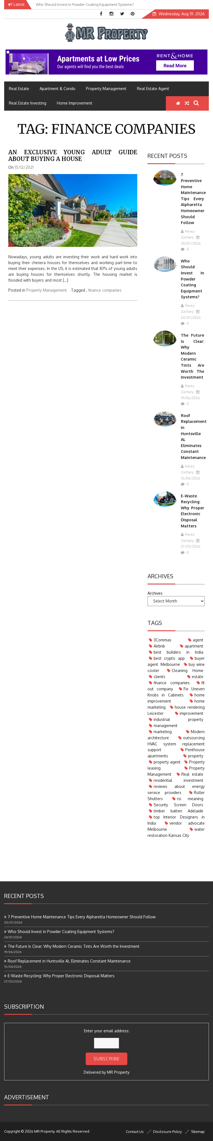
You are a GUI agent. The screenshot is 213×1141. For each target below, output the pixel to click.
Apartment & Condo (57, 88)
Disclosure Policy (167, 1131)
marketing (163, 731)
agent (198, 640)
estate (197, 676)
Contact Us (135, 1131)
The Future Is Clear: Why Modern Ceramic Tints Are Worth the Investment (74, 946)
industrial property (178, 719)
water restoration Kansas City (176, 832)
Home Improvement (74, 103)
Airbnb (159, 646)
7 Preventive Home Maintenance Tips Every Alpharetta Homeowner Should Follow (193, 198)
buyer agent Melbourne (176, 661)
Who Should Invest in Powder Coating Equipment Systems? (192, 279)
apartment (194, 646)
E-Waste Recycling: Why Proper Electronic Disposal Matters (61, 975)
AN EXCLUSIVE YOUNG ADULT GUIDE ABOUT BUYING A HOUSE (72, 155)
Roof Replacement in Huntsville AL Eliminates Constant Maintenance (69, 961)
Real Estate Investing (27, 103)
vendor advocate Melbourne (176, 826)
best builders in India (178, 652)
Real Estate (19, 88)
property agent (167, 762)
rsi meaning (190, 798)
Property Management (106, 88)
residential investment (178, 780)
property (195, 755)
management (166, 725)
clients (159, 676)
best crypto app (169, 658)
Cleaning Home (187, 670)
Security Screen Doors (178, 804)
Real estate (192, 774)
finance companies (104, 290)
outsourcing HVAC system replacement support (176, 743)
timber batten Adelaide (178, 810)
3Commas (162, 640)
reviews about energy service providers (176, 789)
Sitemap (198, 1131)
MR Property (118, 1072)
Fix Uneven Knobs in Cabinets (176, 691)
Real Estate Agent (153, 88)
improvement (191, 713)
